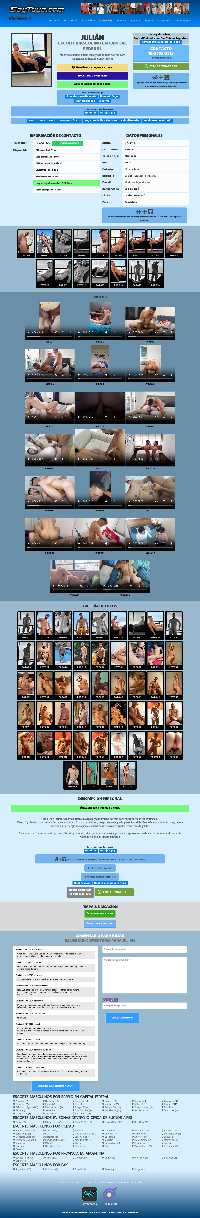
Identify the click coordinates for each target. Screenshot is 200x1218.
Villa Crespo (21, 1113)
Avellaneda (141, 1130)
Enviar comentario (122, 1018)
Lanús (168, 1136)
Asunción (110, 1130)
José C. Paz (82, 1136)
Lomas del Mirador (56, 1139)
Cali (48, 1133)
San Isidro (170, 1142)
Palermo (167, 1104)
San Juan (21, 1146)
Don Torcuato (172, 1133)
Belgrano (79, 1100)
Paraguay (111, 1169)
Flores (48, 1104)
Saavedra (50, 1110)
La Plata (110, 1136)
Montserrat (109, 1104)
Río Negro (141, 1157)
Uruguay (140, 1169)
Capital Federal (85, 1133)
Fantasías (100, 1182)
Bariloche (170, 1130)
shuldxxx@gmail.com (137, 182)
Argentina (23, 1169)
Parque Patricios (112, 1107)
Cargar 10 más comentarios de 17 (55, 1086)
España (80, 1169)
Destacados (113, 1182)
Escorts (54, 20)
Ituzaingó (51, 1136)
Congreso (20, 1104)
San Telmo (139, 1110)
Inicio (61, 1182)
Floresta (78, 1104)
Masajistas (71, 20)
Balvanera (50, 1100)
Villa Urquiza (80, 1113)
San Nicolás (110, 1110)
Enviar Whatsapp (163, 66)
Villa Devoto (51, 1113)
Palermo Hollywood (25, 1107)
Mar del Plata (83, 1139)
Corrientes (141, 1133)
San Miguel (82, 1146)
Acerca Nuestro (74, 1182)
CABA (51, 1130)
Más (148, 20)
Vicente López (143, 1146)
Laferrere (140, 1136)
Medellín (110, 1139)
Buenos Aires (25, 1130)
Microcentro (53, 1122)
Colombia (51, 1169)
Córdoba (110, 1133)
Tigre (108, 1146)
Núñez (137, 1104)
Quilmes (80, 1142)
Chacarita (139, 1100)
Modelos (163, 20)
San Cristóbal (81, 1110)
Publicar (135, 20)
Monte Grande (143, 1139)
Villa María (170, 1146)
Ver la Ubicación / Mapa (100, 913)
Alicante (80, 1130)
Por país (87, 20)
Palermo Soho (52, 1107)
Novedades (105, 20)
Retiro (18, 1110)
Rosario (139, 1142)
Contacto (88, 1182)
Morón (20, 1142)
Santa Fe (21, 1160)
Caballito (108, 1100)
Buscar (121, 20)
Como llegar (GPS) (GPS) (101, 923)
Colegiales (168, 1100)
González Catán (25, 1136)
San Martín (52, 1146)
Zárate (20, 1149)
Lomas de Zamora (26, 1139)
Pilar (49, 1142)
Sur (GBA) (141, 1122)
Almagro (19, 1100)
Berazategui (23, 1133)
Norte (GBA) (83, 1122)
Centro (20, 1122)
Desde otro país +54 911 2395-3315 (80, 892)
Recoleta (168, 1107)
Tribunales (168, 1110)
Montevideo (171, 1139)
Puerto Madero (141, 1107)
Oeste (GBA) (113, 1122)
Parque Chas (81, 1107)
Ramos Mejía (112, 1142)
